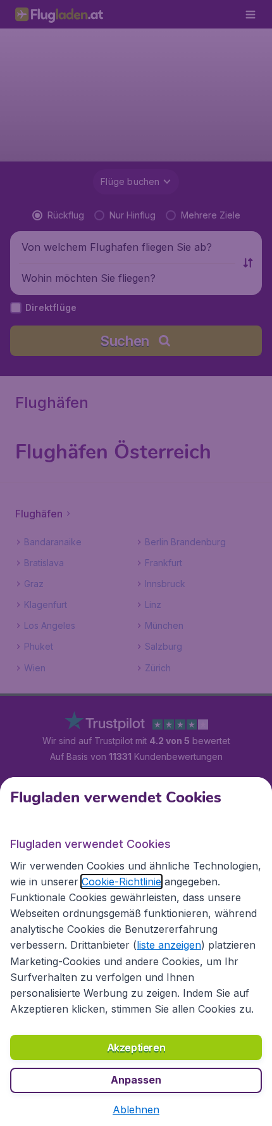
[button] (136, 1109)
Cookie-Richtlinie (121, 881)
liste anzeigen (169, 945)
